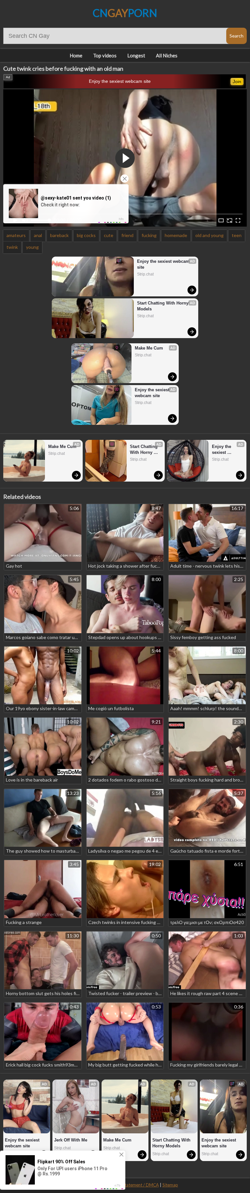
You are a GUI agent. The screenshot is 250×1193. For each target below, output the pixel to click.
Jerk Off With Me (70, 1140)
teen (237, 235)
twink (12, 247)
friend (127, 235)
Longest (136, 55)
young (32, 247)
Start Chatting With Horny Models (163, 306)
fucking (149, 235)
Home (76, 55)
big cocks (86, 235)
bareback (59, 235)
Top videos (105, 55)
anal (38, 235)
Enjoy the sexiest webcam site (120, 81)
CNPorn (125, 13)
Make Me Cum (149, 348)
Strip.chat (145, 274)
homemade (176, 235)
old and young (209, 235)
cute (108, 235)
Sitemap (170, 1184)
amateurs (16, 235)
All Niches (166, 55)
